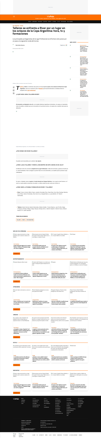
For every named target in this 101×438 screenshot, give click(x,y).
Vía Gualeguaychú (59, 413)
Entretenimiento (70, 410)
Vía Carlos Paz (36, 400)
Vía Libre (80, 405)
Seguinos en (62, 45)
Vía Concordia (58, 411)
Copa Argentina (29, 220)
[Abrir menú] (24, 16)
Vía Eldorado (58, 401)
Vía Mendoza (46, 407)
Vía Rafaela (57, 408)
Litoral (54, 21)
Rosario (40, 21)
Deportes (69, 412)
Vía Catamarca (47, 403)
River (21, 25)
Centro (45, 21)
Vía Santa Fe (57, 406)
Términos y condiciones (26, 420)
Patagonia (63, 21)
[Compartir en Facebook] (14, 87)
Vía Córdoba (16, 25)
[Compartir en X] (14, 93)
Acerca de (23, 425)
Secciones (70, 21)
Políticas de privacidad (26, 422)
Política (68, 405)
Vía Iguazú (57, 403)
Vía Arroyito (35, 401)
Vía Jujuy (46, 400)
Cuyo (58, 21)
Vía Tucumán (46, 401)
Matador (41, 88)
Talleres (19, 220)
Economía (69, 407)
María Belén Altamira (20, 45)
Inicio (29, 21)
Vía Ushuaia (69, 400)
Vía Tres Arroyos (36, 405)
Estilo (68, 413)
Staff (22, 427)
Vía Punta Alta (36, 406)
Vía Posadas (57, 400)
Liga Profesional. (31, 90)
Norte (49, 21)
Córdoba (34, 21)
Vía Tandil (35, 403)
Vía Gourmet (80, 403)
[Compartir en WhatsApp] (14, 90)
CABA (22, 403)
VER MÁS (16, 253)
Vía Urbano (80, 400)
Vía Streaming (81, 401)
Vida (67, 415)
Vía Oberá (57, 405)
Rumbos (79, 406)
